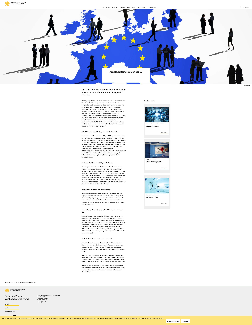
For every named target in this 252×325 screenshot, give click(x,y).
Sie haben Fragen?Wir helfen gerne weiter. (17, 297)
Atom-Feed (243, 7)
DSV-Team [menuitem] (115, 3)
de (245, 7)
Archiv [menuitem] (139, 3)
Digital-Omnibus (152, 126)
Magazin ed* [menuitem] (141, 7)
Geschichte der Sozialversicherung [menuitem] (112, 3)
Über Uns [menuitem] (114, 7)
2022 (133, 3)
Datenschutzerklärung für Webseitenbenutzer (152, 318)
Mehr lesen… (164, 132)
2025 (11, 282)
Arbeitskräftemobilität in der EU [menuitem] (28, 282)
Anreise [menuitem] (7, 308)
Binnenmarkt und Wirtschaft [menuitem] (128, 3)
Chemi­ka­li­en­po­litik (153, 162)
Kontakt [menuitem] (7, 304)
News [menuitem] (133, 7)
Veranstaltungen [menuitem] (151, 7)
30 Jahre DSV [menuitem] (106, 7)
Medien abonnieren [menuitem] (10, 311)
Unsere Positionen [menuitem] (125, 7)
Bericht (93, 101)
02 (16, 282)
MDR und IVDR (152, 197)
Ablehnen (185, 321)
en (248, 7)
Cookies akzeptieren (173, 321)
